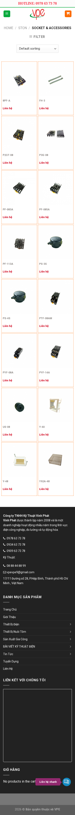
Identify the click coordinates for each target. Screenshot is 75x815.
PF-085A (44, 209)
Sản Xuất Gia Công (15, 639)
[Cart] (68, 13)
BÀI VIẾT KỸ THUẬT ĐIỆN (19, 646)
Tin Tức (8, 654)
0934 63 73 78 (16, 544)
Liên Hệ (7, 668)
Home (8, 28)
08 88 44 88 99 (16, 565)
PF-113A (8, 263)
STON (22, 28)
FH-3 (42, 100)
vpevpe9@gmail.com (20, 572)
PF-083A (8, 209)
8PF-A (6, 100)
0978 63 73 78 (16, 538)
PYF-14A (44, 372)
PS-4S (6, 318)
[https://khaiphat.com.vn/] (37, 14)
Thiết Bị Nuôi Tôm (14, 631)
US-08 (6, 426)
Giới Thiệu (9, 617)
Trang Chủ (10, 609)
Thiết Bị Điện (11, 624)
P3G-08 (43, 155)
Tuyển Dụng (11, 661)
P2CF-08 (8, 155)
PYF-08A (8, 372)
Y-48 (5, 481)
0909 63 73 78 (16, 551)
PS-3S (43, 263)
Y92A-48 (44, 481)
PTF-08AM (45, 318)
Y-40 (42, 426)
